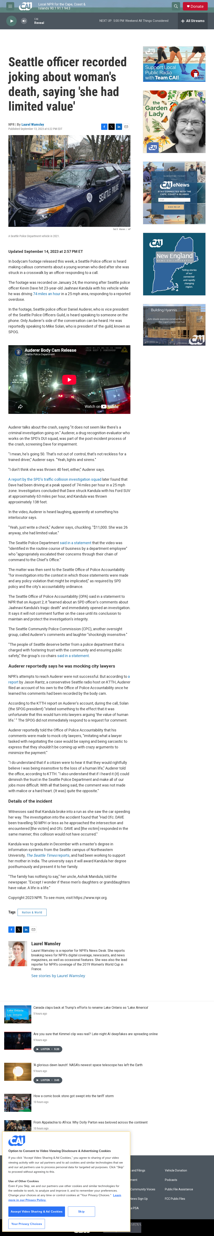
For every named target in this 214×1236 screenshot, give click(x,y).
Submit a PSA (129, 1208)
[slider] (30, 21)
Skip (81, 1211)
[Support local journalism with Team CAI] (174, 64)
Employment (128, 1180)
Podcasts (171, 1180)
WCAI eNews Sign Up (134, 1198)
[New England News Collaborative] (174, 264)
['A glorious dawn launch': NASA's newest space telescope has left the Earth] (17, 1072)
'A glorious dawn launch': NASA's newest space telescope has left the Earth (88, 1065)
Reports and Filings (132, 1170)
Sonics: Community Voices (137, 1189)
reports (48, 855)
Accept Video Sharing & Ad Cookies (37, 1211)
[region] (66, 1181)
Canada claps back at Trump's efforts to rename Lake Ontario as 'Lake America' (90, 1008)
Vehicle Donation (176, 1170)
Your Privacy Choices (26, 1224)
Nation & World (32, 912)
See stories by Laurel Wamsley (58, 975)
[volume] (24, 21)
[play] (11, 21)
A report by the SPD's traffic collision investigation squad (54, 479)
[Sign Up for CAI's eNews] (174, 193)
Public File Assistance (179, 1189)
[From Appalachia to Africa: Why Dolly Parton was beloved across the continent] (17, 1129)
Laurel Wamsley (33, 124)
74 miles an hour (46, 294)
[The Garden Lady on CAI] (174, 121)
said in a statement (75, 543)
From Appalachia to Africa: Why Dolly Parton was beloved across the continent (90, 1122)
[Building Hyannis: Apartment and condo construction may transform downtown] (174, 325)
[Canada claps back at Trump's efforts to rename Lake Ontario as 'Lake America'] (17, 1014)
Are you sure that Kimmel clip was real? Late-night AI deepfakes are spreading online (95, 1034)
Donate (197, 6)
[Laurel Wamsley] (17, 953)
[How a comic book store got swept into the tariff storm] (17, 1103)
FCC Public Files (175, 1198)
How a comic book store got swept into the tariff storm (73, 1096)
